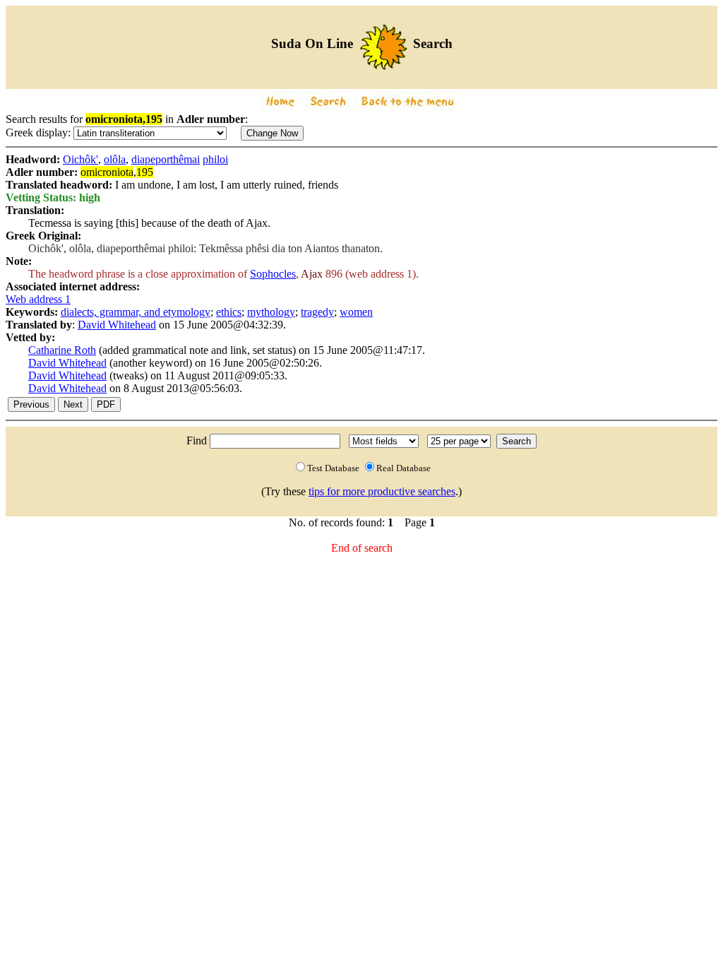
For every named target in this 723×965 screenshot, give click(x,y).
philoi (215, 159)
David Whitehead (117, 325)
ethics (228, 312)
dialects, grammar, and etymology (135, 312)
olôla (115, 159)
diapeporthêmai (165, 159)
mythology (271, 312)
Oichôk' (80, 159)
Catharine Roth (62, 350)
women (356, 312)
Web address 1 (38, 299)
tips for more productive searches (382, 491)
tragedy (317, 312)
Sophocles (273, 274)
